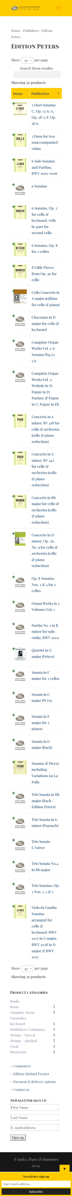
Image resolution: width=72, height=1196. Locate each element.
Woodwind (18, 1052)
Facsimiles (18, 1018)
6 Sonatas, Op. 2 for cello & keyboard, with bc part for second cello (44, 220)
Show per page (29, 60)
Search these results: (36, 68)
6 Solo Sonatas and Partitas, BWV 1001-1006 (44, 167)
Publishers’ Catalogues (27, 1029)
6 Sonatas (39, 186)
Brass (14, 1007)
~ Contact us (19, 1089)
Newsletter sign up (36, 1176)
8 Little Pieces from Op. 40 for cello (44, 273)
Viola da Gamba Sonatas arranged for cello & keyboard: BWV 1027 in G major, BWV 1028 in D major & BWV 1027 (44, 932)
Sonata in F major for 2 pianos (40, 722)
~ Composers (20, 1066)
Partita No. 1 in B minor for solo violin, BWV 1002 (45, 631)
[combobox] (27, 60)
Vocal (14, 1046)
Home (15, 30)
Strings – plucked (23, 1040)
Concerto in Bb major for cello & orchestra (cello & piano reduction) (45, 510)
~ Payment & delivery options (33, 1081)
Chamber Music (22, 1012)
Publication (40, 93)
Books (14, 1001)
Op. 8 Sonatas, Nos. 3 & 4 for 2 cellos (44, 584)
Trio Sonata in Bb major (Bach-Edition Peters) (45, 800)
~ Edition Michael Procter (29, 1073)
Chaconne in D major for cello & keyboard (45, 323)
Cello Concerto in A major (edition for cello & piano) (46, 298)
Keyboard (17, 1023)
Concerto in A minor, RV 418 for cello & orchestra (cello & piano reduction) (46, 429)
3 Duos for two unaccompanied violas (45, 142)
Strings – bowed (22, 1035)
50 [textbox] (26, 60)
